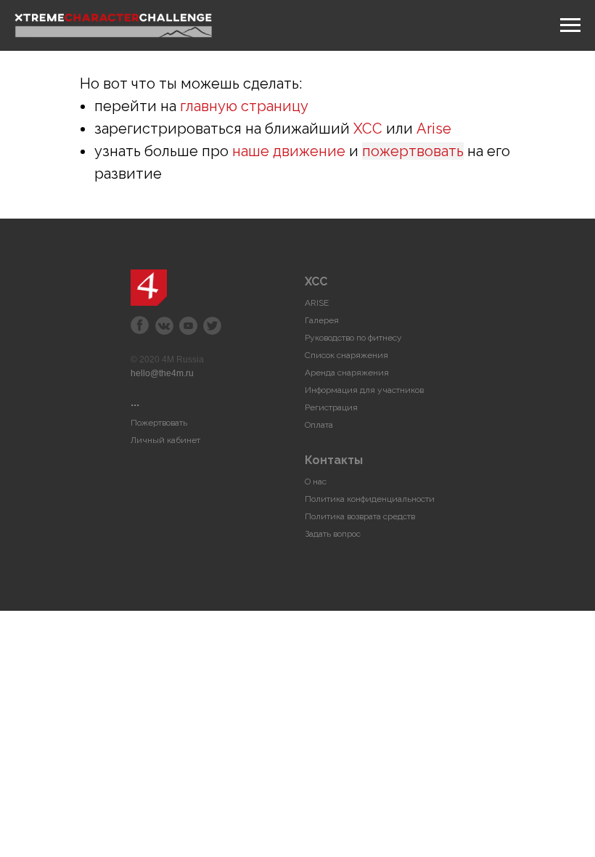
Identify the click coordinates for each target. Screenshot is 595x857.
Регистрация (331, 407)
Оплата (319, 425)
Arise (433, 128)
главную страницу (244, 106)
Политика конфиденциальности (370, 499)
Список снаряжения (346, 355)
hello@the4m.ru (162, 373)
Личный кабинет (165, 440)
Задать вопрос (333, 534)
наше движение (288, 151)
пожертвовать (413, 151)
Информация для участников (364, 390)
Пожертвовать (159, 423)
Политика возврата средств (360, 516)
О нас (316, 481)
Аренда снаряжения (347, 372)
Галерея (322, 320)
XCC (367, 128)
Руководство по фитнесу (353, 338)
